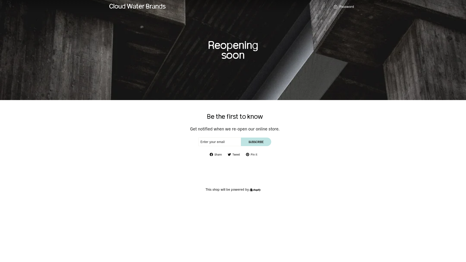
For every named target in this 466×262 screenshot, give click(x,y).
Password (346, 6)
